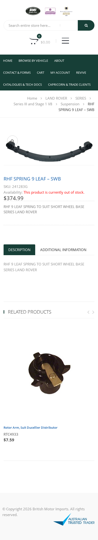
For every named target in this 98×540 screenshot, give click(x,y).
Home (7, 60)
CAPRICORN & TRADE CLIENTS (69, 84)
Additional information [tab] (63, 249)
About (59, 60)
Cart (40, 72)
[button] (12, 140)
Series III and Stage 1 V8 (33, 103)
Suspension (70, 103)
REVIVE (81, 72)
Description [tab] (19, 249)
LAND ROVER (56, 98)
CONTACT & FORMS (17, 72)
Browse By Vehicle (33, 60)
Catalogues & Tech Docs (22, 84)
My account (60, 72)
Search (86, 25)
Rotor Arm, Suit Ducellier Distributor (31, 427)
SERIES (80, 98)
